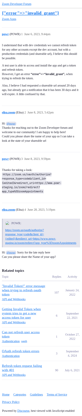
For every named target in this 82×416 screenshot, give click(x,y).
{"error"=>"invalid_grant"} (30, 12)
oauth (24, 341)
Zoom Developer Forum (16, 4)
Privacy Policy (11, 402)
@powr (11, 123)
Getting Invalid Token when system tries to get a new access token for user (21, 313)
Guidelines (36, 394)
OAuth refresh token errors (20, 351)
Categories (19, 394)
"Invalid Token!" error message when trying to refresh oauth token (23, 290)
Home (6, 394)
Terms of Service (57, 394)
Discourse (23, 410)
